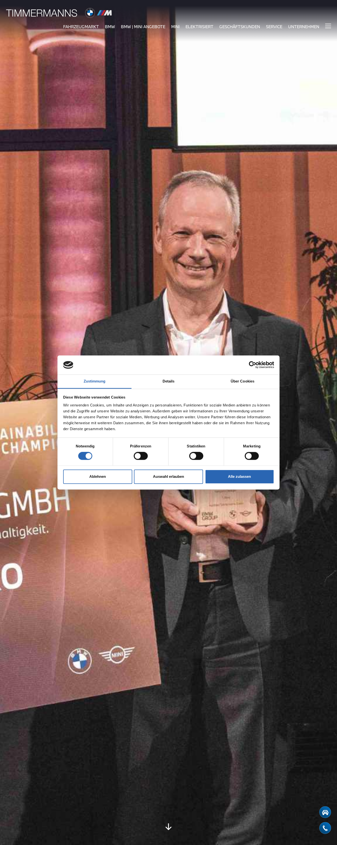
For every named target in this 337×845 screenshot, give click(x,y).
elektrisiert (199, 26)
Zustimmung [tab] (95, 381)
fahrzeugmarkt (81, 26)
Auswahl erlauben (168, 476)
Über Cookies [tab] (242, 381)
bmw (110, 26)
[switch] (141, 456)
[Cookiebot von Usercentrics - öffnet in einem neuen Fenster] (252, 365)
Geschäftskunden (239, 26)
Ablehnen (97, 476)
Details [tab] (169, 381)
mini (175, 26)
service (274, 26)
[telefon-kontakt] (325, 828)
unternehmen (303, 26)
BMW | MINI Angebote (143, 26)
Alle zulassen (239, 476)
